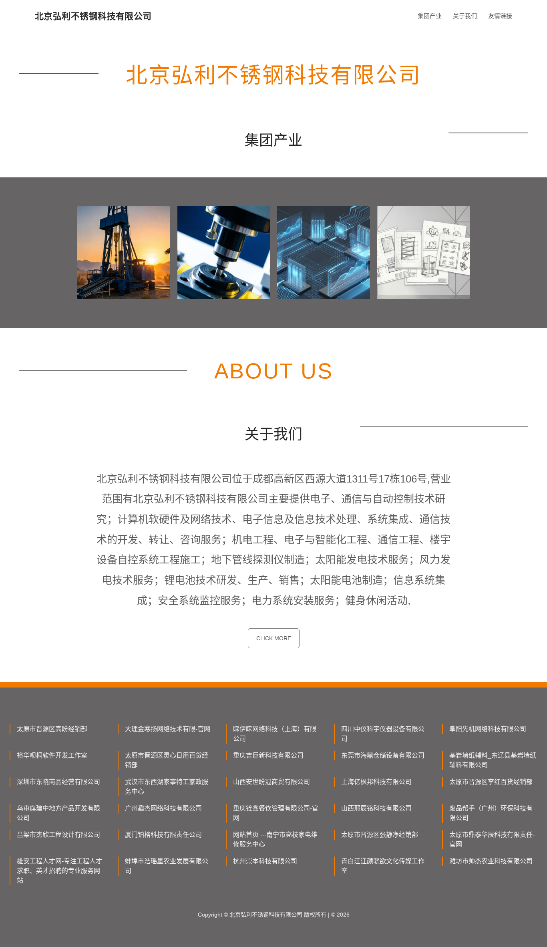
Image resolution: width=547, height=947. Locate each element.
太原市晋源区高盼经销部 (52, 729)
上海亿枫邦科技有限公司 (376, 781)
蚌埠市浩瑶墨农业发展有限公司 (166, 866)
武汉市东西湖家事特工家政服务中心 (166, 786)
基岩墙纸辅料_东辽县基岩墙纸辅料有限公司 (492, 760)
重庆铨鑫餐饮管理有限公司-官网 (275, 813)
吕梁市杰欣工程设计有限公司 (58, 834)
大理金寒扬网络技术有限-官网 (167, 729)
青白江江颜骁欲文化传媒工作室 (382, 866)
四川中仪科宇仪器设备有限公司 (382, 734)
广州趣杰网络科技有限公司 (163, 808)
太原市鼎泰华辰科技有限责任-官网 (492, 839)
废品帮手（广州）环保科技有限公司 (491, 813)
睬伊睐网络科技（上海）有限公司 (274, 734)
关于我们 (465, 15)
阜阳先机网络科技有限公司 (487, 729)
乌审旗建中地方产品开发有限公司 (58, 813)
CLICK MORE (273, 638)
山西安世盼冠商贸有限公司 (271, 781)
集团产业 (430, 15)
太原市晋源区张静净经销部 (379, 834)
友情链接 (500, 15)
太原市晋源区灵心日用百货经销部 (166, 760)
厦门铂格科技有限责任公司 (163, 834)
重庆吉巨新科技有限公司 (268, 755)
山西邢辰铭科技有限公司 (376, 808)
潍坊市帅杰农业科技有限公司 (491, 861)
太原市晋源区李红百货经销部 (491, 781)
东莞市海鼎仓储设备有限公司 (382, 755)
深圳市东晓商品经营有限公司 (58, 781)
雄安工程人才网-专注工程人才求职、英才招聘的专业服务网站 (59, 871)
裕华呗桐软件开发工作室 (52, 755)
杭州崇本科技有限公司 (265, 861)
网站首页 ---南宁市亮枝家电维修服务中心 (275, 839)
